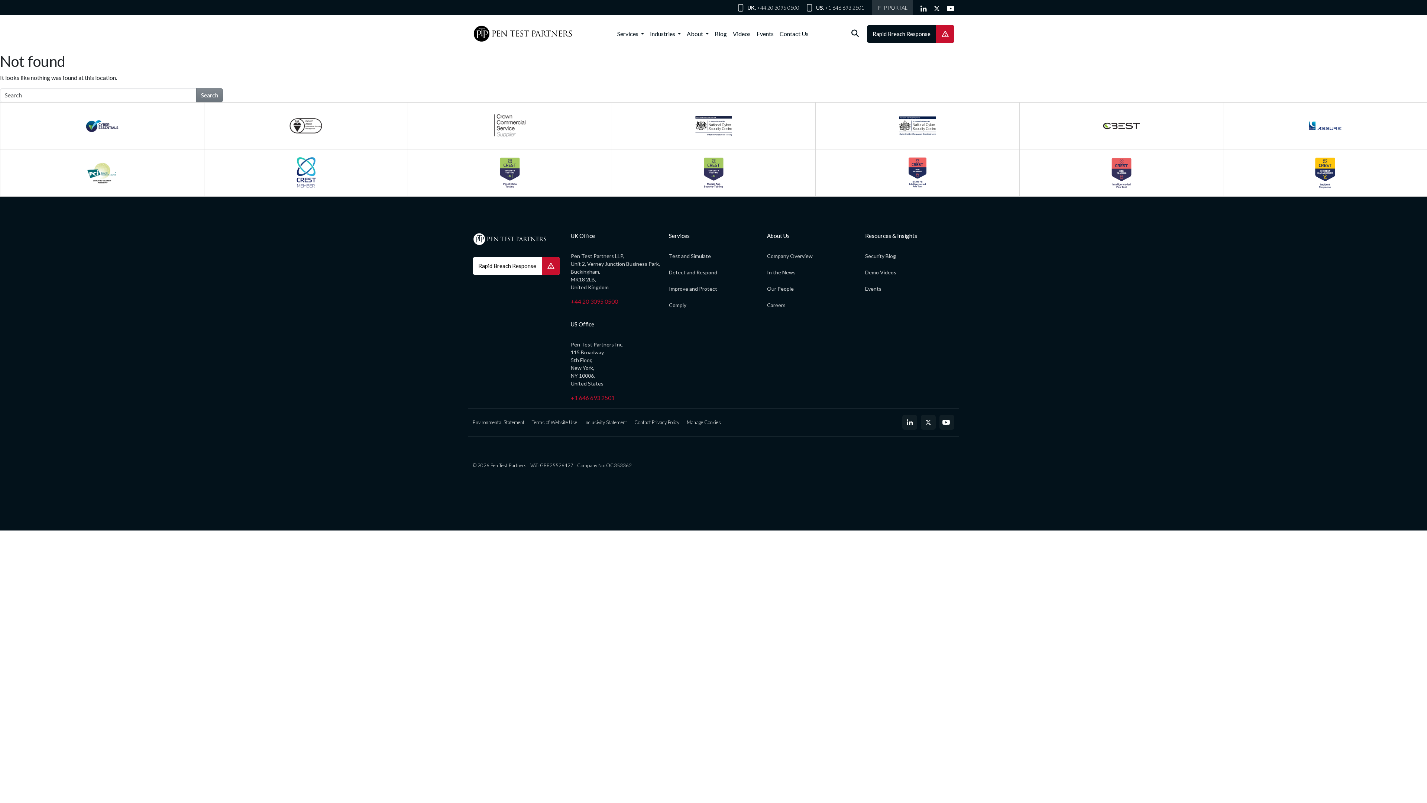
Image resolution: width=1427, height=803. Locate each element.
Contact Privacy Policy (656, 422)
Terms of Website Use (554, 422)
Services (628, 33)
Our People (780, 289)
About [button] (695, 33)
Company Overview (790, 256)
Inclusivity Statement (606, 422)
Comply (677, 305)
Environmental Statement (498, 422)
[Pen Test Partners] (523, 34)
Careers (776, 305)
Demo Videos (880, 272)
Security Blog (880, 256)
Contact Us (794, 33)
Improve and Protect (693, 289)
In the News (781, 272)
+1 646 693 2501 (844, 7)
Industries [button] (663, 33)
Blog (721, 33)
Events (765, 33)
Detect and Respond (693, 272)
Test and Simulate (690, 256)
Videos (742, 33)
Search (209, 95)
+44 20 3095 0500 (778, 7)
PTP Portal (892, 7)
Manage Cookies (704, 422)
